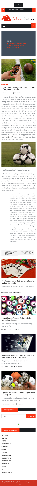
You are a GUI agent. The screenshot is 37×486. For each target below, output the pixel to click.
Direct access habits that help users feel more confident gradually (18, 282)
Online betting (6, 455)
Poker (3, 466)
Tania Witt (17, 93)
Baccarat (4, 435)
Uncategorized (6, 472)
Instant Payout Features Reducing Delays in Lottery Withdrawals (17, 319)
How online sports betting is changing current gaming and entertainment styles (18, 356)
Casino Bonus (6, 443)
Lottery (4, 452)
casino (3, 441)
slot (3, 469)
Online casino (6, 458)
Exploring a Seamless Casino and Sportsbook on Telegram (18, 393)
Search (33, 25)
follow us (34, 10)
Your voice (19, 5)
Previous (26, 10)
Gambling (4, 446)
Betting (4, 84)
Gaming (4, 449)
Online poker (5, 463)
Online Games (6, 461)
